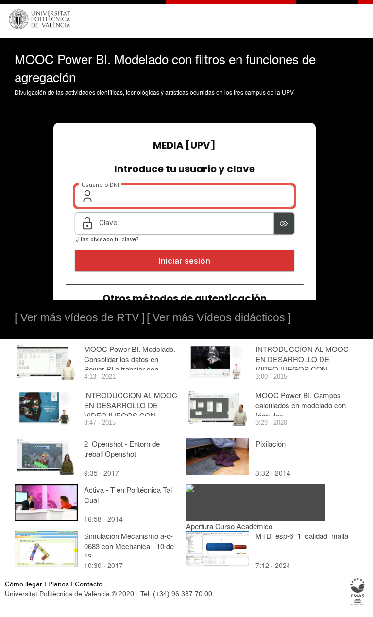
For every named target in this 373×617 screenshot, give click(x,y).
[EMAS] (358, 604)
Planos (58, 584)
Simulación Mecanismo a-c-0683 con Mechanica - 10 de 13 (129, 546)
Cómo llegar (23, 584)
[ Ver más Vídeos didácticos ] (219, 317)
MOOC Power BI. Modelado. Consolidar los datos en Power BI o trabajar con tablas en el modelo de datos (129, 364)
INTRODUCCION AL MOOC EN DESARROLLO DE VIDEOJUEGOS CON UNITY (302, 364)
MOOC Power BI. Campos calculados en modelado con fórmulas (300, 405)
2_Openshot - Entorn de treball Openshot (122, 448)
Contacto (88, 584)
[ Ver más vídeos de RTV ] (80, 317)
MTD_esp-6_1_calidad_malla (301, 536)
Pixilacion (270, 443)
